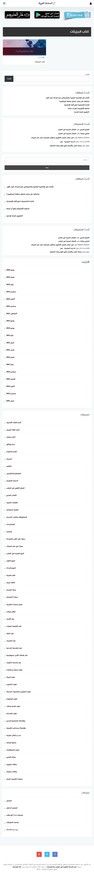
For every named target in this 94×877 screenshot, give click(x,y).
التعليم (9, 466)
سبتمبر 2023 (11, 306)
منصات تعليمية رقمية (14, 779)
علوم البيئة (10, 677)
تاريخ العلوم (10, 561)
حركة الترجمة (11, 590)
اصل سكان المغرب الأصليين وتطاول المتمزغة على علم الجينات (52, 137)
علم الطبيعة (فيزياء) (13, 626)
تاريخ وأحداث (11, 568)
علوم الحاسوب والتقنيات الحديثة (18, 692)
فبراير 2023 (10, 357)
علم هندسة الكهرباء (13, 663)
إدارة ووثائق (10, 444)
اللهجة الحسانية (12, 510)
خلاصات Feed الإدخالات (14, 815)
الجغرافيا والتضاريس (13, 473)
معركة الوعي (11, 757)
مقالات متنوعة (11, 772)
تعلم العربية (10, 575)
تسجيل (9, 801)
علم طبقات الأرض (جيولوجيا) (17, 655)
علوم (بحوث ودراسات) (14, 670)
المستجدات (10, 524)
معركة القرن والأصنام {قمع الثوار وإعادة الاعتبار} (66, 145)
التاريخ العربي (84, 129)
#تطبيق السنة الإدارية (81, 112)
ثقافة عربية (10, 582)
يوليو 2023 (10, 321)
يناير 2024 (10, 284)
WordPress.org (12, 830)
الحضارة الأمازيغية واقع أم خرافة (78, 108)
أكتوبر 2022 (10, 386)
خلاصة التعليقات (12, 822)
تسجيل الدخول (12, 808)
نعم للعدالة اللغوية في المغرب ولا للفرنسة (62, 867)
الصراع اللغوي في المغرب (15, 488)
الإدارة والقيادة (11, 452)
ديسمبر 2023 (11, 292)
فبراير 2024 (10, 277)
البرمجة (9, 459)
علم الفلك (10, 633)
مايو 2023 (9, 335)
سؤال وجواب (10, 612)
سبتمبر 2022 (11, 393)
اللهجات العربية (12, 503)
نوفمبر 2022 (10, 379)
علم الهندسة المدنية (14, 648)
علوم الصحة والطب (13, 706)
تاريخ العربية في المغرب (15, 553)
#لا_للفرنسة (16, 867)
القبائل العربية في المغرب (67, 129)
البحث (87, 74)
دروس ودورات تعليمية (14, 604)
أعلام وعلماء (10, 437)
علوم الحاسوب (11, 684)
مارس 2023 (10, 350)
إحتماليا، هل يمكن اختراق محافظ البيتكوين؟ (74, 101)
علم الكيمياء (10, 641)
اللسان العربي (11, 495)
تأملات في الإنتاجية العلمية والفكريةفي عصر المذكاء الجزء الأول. (67, 98)
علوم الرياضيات (11, 699)
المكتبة (9, 532)
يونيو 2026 (10, 270)
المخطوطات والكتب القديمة (16, 517)
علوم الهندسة (11, 713)
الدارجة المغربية (12, 481)
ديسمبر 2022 (11, 372)
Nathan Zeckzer (83, 137)
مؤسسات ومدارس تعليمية (16, 728)
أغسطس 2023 (11, 313)
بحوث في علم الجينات (14, 546)
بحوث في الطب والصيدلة (15, 539)
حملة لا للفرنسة (12, 597)
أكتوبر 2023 (10, 299)
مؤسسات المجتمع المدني (15, 721)
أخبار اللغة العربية (12, 430)
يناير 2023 (10, 364)
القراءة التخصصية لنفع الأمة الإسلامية (76, 105)
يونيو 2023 (10, 328)
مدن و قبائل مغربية (13, 735)
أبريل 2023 (10, 343)
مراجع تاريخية (11, 742)
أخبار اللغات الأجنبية (13, 422)
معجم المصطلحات (12, 750)
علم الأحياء (10, 619)
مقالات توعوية (11, 764)
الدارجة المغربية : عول (67, 141)
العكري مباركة (84, 133)
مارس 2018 (10, 401)
